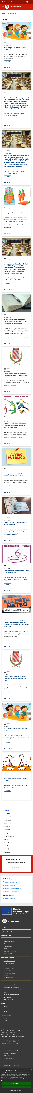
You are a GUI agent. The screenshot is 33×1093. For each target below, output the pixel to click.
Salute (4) (6, 839)
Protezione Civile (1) (9, 836)
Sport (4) (6, 846)
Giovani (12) (7, 830)
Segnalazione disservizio (10, 1053)
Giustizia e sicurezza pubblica (11, 987)
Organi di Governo (8, 939)
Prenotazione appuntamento (11, 1051)
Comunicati (6, 1009)
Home (3, 13)
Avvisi (8, 43)
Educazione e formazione (10, 985)
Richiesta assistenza (9, 1058)
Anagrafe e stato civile (9, 961)
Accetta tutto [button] (16, 1083)
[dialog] (16, 1080)
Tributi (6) (6, 849)
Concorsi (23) (7, 823)
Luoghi (5, 1018)
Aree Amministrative (9, 941)
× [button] (31, 1069)
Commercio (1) (7, 817)
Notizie (5, 1006)
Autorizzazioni (7, 997)
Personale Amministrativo (10, 951)
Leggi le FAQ (7, 1055)
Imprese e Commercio (9, 968)
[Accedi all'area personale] (27, 2)
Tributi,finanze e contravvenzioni (12, 990)
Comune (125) (7, 820)
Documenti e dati (8, 953)
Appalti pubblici (8, 971)
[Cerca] (30, 7)
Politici (5, 948)
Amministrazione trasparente (11, 1065)
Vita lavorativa (7, 966)
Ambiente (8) (7, 814)
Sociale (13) (7, 842)
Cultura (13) (7, 826)
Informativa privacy (9, 1068)
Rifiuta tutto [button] (16, 1087)
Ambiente (6, 992)
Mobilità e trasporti (9, 977)
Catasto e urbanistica (9, 973)
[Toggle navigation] (3, 6)
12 (23, 803)
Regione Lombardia (7, 2)
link (2, 1080)
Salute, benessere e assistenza (11, 995)
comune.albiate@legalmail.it (11, 1040)
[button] (16, 1090)
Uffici (5, 944)
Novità (9, 13)
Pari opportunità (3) (9, 833)
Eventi (5, 1021)
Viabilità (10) (7, 852)
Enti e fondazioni (8, 946)
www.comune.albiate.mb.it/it (8, 1042)
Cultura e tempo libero (9, 963)
